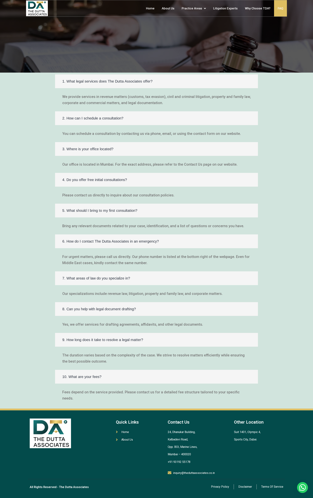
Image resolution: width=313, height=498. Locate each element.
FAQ (280, 8)
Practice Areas (192, 8)
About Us (168, 8)
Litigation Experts (225, 8)
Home (150, 8)
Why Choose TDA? (257, 8)
